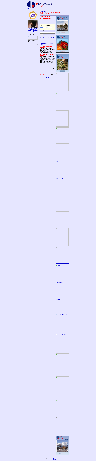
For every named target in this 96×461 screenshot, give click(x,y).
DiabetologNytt (53, 458)
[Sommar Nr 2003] (62, 407)
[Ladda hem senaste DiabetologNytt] (62, 135)
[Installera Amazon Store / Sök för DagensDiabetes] (33, 38)
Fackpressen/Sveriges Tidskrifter (46, 76)
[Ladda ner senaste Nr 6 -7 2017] (62, 90)
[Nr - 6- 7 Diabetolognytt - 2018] (62, 44)
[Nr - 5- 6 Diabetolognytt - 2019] (62, 25)
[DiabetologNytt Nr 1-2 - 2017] (62, 152)
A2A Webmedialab (56, 459)
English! (46, 78)
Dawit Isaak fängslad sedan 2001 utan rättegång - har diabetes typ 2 (33, 30)
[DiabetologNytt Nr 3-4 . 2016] (62, 169)
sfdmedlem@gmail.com (44, 72)
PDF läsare (62, 373)
